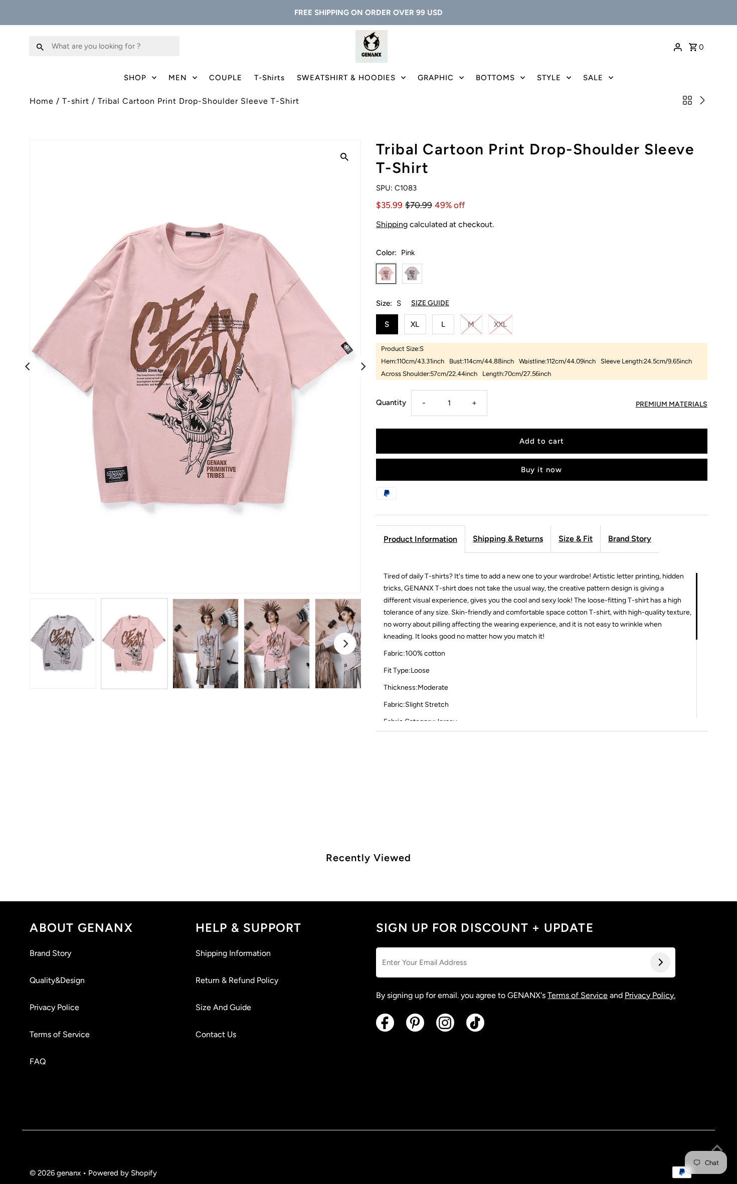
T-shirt (75, 101)
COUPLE (225, 77)
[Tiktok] (475, 1023)
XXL (500, 324)
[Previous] (28, 366)
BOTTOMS (495, 77)
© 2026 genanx (56, 1172)
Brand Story (629, 538)
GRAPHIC (436, 77)
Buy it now (541, 469)
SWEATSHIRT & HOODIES (346, 77)
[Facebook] (385, 1023)
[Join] (660, 962)
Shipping (392, 224)
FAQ (38, 1061)
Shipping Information (233, 953)
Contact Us (216, 1034)
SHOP (135, 77)
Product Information (420, 539)
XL (415, 324)
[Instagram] (445, 1023)
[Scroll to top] (717, 1149)
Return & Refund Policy (237, 980)
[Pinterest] (415, 1023)
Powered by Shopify (122, 1172)
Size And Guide (223, 1007)
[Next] (362, 366)
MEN (177, 77)
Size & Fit (576, 538)
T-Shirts (269, 77)
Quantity (391, 402)
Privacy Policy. (650, 995)
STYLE (549, 77)
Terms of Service (60, 1034)
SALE (593, 77)
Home (42, 101)
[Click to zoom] (344, 156)
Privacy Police (54, 1007)
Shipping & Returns (508, 538)
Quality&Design (57, 980)
